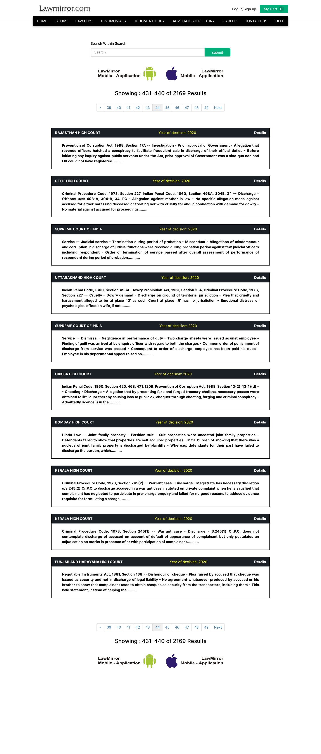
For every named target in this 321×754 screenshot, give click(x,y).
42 (138, 107)
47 (187, 107)
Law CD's (83, 21)
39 (109, 107)
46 (177, 107)
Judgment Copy (149, 21)
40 (119, 107)
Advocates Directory (194, 21)
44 (157, 107)
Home (42, 21)
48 (196, 107)
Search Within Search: (109, 43)
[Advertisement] (20, 193)
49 (206, 107)
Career (229, 21)
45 (167, 107)
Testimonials (113, 21)
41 (128, 107)
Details (260, 132)
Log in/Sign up (244, 9)
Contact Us (256, 21)
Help (279, 21)
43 (147, 107)
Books (61, 21)
